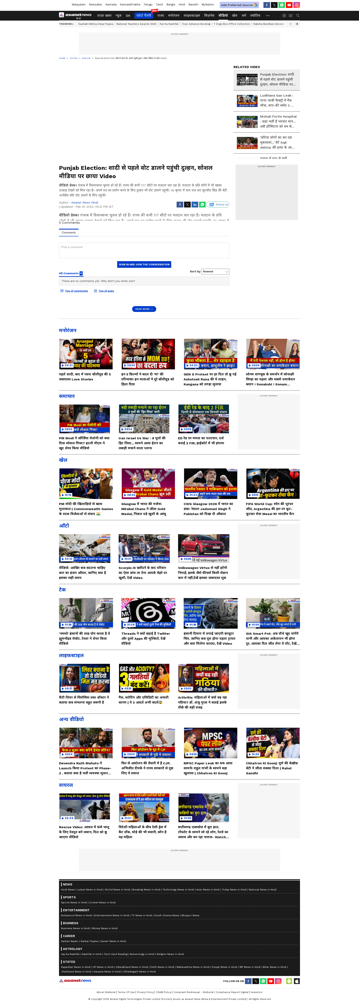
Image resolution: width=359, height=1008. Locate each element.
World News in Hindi (117, 889)
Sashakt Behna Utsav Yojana (95, 23)
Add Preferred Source (237, 5)
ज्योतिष (255, 15)
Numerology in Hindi (142, 954)
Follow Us (222, 204)
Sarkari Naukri (69, 941)
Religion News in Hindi (170, 954)
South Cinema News (166, 915)
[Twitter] (274, 5)
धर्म (244, 15)
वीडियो (223, 15)
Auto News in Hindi (208, 889)
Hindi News (68, 889)
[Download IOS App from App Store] (296, 981)
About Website (106, 992)
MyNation (208, 4)
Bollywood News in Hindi (76, 915)
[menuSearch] (298, 15)
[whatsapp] (281, 5)
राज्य (160, 15)
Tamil (159, 4)
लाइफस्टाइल (192, 15)
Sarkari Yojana (89, 941)
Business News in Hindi (75, 928)
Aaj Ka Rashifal (70, 954)
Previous (291, 24)
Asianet (75, 980)
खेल (234, 15)
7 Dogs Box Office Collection (232, 23)
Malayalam (79, 4)
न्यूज (119, 15)
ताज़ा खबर (104, 15)
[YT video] (289, 5)
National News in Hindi (263, 889)
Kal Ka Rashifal (169, 23)
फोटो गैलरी (143, 15)
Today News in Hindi (234, 889)
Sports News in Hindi (74, 902)
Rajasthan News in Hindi (76, 967)
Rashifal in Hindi (92, 954)
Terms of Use (126, 992)
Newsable (95, 4)
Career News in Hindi (113, 941)
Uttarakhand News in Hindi (132, 967)
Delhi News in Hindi (162, 967)
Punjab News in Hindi (224, 967)
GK (128, 15)
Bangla (170, 4)
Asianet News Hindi (84, 202)
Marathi (193, 4)
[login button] (285, 15)
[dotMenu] (268, 15)
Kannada (111, 4)
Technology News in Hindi (178, 889)
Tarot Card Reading (116, 954)
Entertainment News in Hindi (111, 915)
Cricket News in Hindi (102, 902)
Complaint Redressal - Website (193, 992)
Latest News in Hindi (90, 889)
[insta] (296, 5)
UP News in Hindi (103, 967)
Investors (256, 992)
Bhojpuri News (190, 915)
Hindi (181, 4)
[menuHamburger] (291, 15)
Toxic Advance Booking (196, 23)
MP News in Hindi (250, 967)
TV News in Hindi (142, 915)
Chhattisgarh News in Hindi (139, 971)
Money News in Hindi (105, 928)
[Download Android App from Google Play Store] (289, 981)
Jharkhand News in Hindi (76, 971)
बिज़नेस (209, 15)
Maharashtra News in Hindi (193, 967)
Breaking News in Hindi (146, 889)
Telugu (148, 4)
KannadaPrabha (130, 4)
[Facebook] (266, 5)
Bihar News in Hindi (274, 967)
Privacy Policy (145, 992)
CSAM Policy (163, 992)
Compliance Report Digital (232, 992)
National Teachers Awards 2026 (136, 23)
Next (297, 24)
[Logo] (76, 15)
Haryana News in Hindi (107, 971)
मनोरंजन (174, 15)
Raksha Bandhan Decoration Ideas (274, 23)
